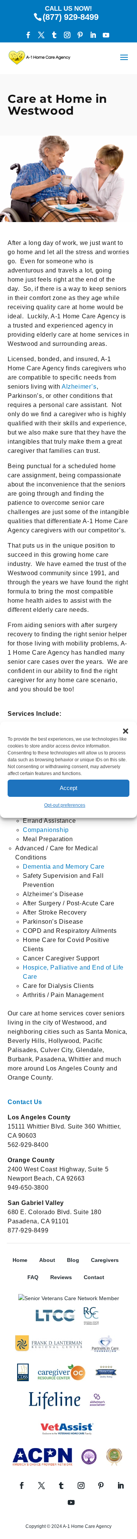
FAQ (32, 1277)
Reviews (61, 1277)
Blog (73, 1260)
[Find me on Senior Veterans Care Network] (68, 1298)
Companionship (46, 830)
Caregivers (105, 1260)
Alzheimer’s (79, 386)
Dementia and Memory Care (63, 866)
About (47, 1260)
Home (20, 1260)
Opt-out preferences (64, 805)
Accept (68, 788)
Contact (94, 1277)
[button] (125, 731)
